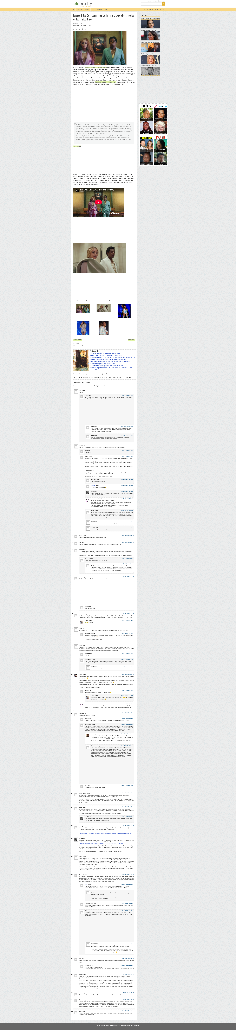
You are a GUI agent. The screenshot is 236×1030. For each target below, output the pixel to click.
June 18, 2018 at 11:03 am (128, 444)
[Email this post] (85, 29)
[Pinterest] (160, 9)
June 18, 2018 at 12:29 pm (127, 703)
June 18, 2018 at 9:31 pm (127, 745)
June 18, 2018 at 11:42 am (127, 695)
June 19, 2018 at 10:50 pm (127, 435)
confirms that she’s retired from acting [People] (110, 361)
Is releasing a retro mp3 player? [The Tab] (106, 365)
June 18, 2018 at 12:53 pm (127, 965)
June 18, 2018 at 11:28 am (127, 563)
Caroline (93, 485)
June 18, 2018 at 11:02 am (128, 389)
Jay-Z (89, 25)
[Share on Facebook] (73, 29)
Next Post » (131, 340)
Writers (155, 1)
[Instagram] (150, 9)
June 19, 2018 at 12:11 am (128, 1010)
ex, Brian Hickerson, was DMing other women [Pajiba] (112, 357)
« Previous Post (77, 340)
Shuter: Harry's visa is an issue (148, 66)
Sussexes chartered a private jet (149, 30)
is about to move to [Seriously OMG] (108, 359)
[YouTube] (158, 9)
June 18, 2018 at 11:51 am (128, 874)
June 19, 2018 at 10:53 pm (127, 665)
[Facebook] (152, 9)
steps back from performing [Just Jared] (106, 355)
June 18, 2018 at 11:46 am (128, 856)
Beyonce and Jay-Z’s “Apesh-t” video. (96, 67)
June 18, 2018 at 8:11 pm (127, 606)
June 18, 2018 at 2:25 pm (127, 426)
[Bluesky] (144, 9)
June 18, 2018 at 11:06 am (128, 542)
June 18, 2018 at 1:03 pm (128, 974)
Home (98, 1025)
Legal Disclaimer (135, 1025)
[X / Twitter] (147, 9)
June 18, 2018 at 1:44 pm (127, 942)
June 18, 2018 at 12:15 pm (127, 724)
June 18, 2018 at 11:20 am (128, 712)
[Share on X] (76, 29)
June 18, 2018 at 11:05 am (128, 535)
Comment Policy (105, 1025)
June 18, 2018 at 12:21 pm (127, 498)
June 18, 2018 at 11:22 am (128, 792)
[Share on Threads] (82, 29)
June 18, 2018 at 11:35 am (127, 395)
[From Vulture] (77, 146)
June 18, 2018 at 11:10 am (127, 450)
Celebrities (80, 9)
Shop (93, 9)
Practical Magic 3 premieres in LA (149, 54)
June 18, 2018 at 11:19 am (128, 674)
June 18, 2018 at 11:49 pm (128, 999)
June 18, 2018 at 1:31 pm (127, 903)
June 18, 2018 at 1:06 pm (128, 992)
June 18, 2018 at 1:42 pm (127, 890)
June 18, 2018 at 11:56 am (127, 491)
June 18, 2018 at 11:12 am (128, 549)
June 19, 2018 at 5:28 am (127, 633)
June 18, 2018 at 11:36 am (128, 838)
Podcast (99, 9)
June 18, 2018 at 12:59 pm (127, 510)
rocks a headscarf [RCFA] (102, 363)
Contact (149, 1)
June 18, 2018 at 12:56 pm (127, 785)
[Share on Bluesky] (79, 29)
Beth (86, 884)
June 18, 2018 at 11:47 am (127, 479)
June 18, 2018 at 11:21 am (127, 558)
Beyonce (85, 25)
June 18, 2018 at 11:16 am (127, 620)
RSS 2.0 (108, 374)
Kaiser (78, 25)
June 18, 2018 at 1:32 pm (127, 910)
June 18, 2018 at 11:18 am (128, 627)
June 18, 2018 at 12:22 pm (127, 884)
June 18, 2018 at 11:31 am (127, 718)
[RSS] (163, 9)
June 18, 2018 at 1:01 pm (127, 733)
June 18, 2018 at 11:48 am (127, 485)
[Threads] (155, 9)
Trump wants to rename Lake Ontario (150, 42)
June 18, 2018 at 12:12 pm (127, 659)
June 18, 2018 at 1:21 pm (127, 521)
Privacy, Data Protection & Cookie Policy (120, 1025)
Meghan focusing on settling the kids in (150, 18)
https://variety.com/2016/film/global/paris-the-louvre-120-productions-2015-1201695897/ (101, 843)
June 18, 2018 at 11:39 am (127, 456)
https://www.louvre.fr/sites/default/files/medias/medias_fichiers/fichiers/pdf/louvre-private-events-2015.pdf (105, 833)
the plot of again (105, 82)
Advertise (162, 1)
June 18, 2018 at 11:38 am (127, 690)
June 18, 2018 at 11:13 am (128, 613)
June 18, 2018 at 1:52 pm (127, 526)
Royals (87, 9)
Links (106, 9)
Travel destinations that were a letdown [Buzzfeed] (105, 353)
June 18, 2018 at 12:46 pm (128, 958)
